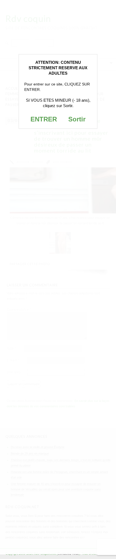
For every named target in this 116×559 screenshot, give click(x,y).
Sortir (77, 119)
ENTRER (43, 119)
